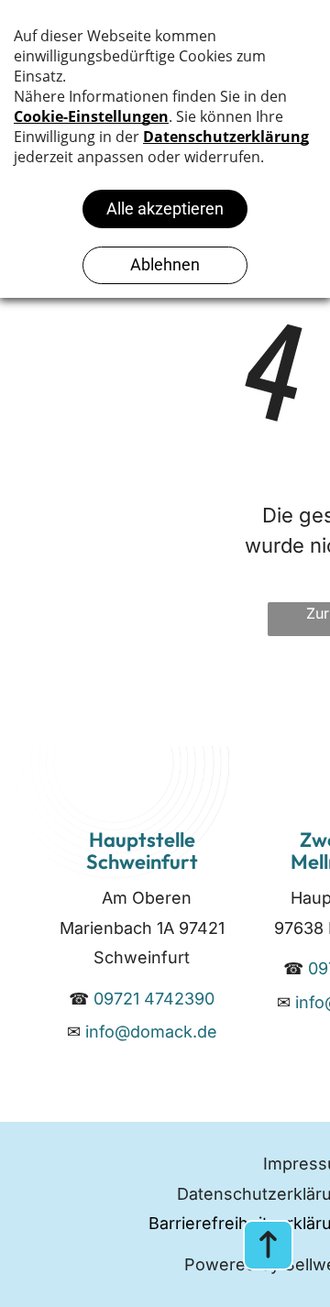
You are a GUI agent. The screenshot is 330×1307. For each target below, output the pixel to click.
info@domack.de (151, 1031)
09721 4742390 (154, 998)
